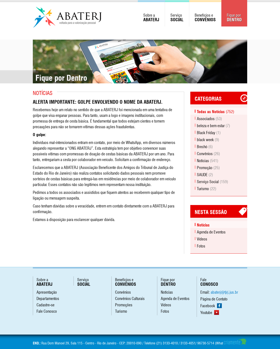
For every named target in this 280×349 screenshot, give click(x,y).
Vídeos (202, 238)
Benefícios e (205, 17)
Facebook (208, 305)
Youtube (206, 312)
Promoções (123, 304)
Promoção (208, 167)
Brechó (205, 146)
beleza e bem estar (213, 125)
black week (208, 139)
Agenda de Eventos (211, 231)
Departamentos (48, 298)
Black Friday (209, 132)
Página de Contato (214, 298)
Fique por (234, 17)
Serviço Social (212, 181)
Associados (209, 118)
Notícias (207, 160)
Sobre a (151, 17)
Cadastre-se (45, 304)
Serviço (177, 17)
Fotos (201, 245)
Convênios (208, 153)
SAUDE (205, 174)
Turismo (206, 188)
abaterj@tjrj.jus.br (224, 292)
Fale (209, 281)
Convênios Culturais (130, 298)
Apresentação (47, 292)
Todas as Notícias (215, 111)
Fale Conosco (47, 311)
